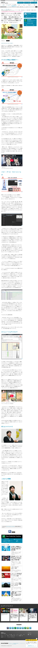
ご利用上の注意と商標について (16, 643)
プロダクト (21, 634)
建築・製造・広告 (13, 635)
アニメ (17, 635)
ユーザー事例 (5, 9)
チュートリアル (6, 634)
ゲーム (5, 635)
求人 (24, 634)
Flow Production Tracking (10, 526)
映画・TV (8, 635)
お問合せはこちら (31, 645)
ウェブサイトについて (22, 643)
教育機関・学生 (21, 635)
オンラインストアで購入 (30, 16)
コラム (2, 634)
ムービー (14, 634)
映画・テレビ (9, 9)
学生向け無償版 (30, 23)
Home (2, 9)
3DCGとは (2, 635)
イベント (17, 634)
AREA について (10, 643)
